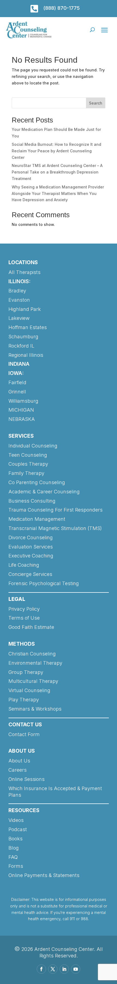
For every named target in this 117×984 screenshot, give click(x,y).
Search (95, 103)
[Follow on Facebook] (41, 969)
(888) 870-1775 (61, 8)
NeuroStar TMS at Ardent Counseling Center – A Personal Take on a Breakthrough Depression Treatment (57, 172)
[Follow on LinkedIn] (64, 969)
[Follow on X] (52, 969)
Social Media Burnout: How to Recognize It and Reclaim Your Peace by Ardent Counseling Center (56, 151)
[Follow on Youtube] (75, 969)
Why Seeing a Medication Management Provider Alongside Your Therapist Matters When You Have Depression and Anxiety (58, 193)
